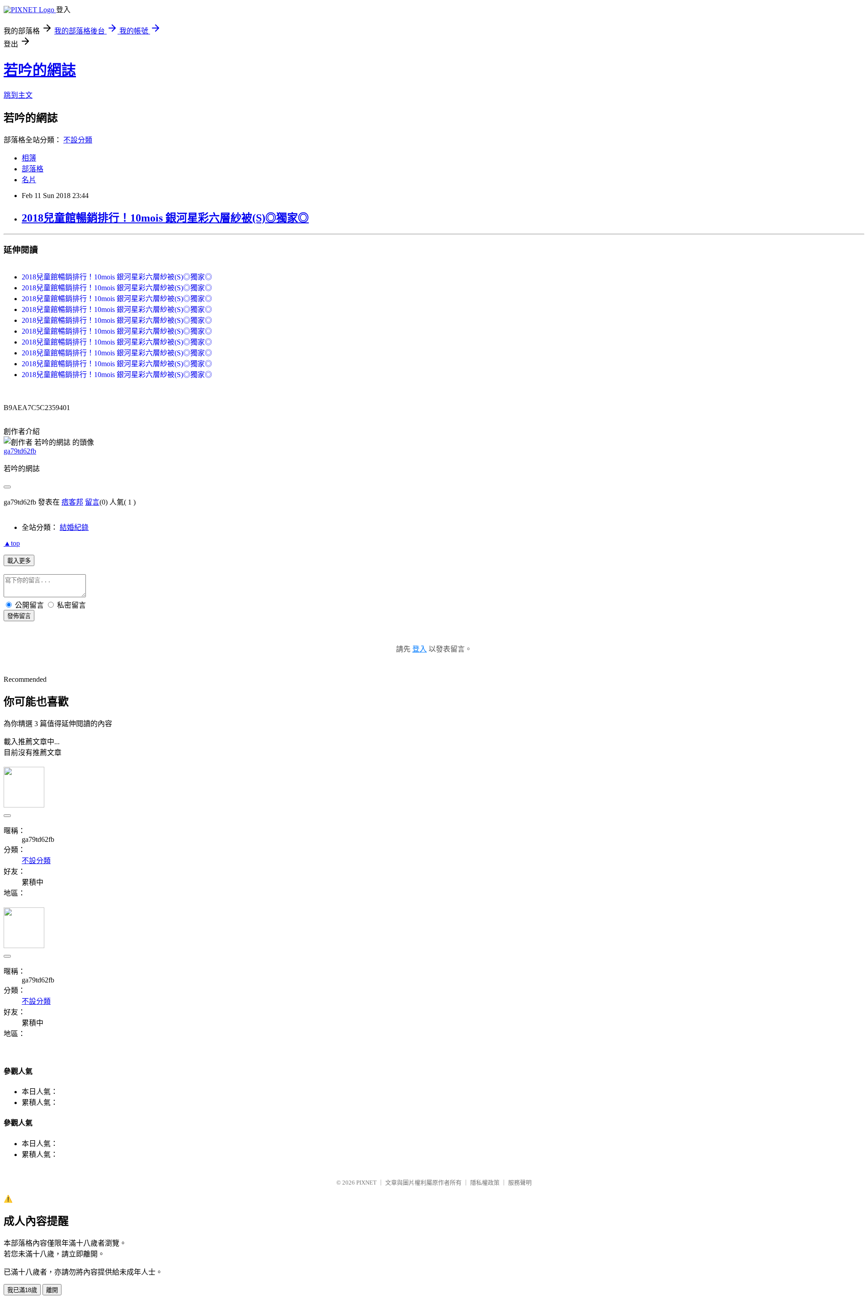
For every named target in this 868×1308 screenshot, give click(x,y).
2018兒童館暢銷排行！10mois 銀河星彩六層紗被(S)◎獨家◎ (165, 218)
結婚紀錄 (74, 527)
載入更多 (19, 560)
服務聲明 (520, 1182)
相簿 (29, 158)
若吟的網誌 (40, 70)
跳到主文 (18, 95)
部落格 (32, 169)
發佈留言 (19, 616)
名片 (29, 180)
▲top (12, 543)
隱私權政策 (485, 1182)
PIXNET (366, 1182)
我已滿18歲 (22, 1290)
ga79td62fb (20, 451)
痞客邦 (72, 502)
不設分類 (77, 140)
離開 (52, 1290)
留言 (92, 502)
